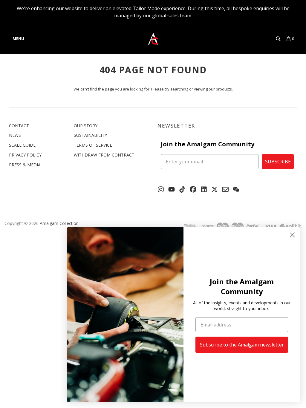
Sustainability (90, 135)
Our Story (85, 125)
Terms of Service (93, 145)
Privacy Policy (25, 155)
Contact (19, 125)
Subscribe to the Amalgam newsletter (242, 344)
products (224, 89)
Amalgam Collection (59, 223)
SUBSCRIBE (278, 161)
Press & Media (25, 165)
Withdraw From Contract (104, 155)
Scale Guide (22, 145)
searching (179, 89)
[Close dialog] (292, 235)
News (15, 135)
